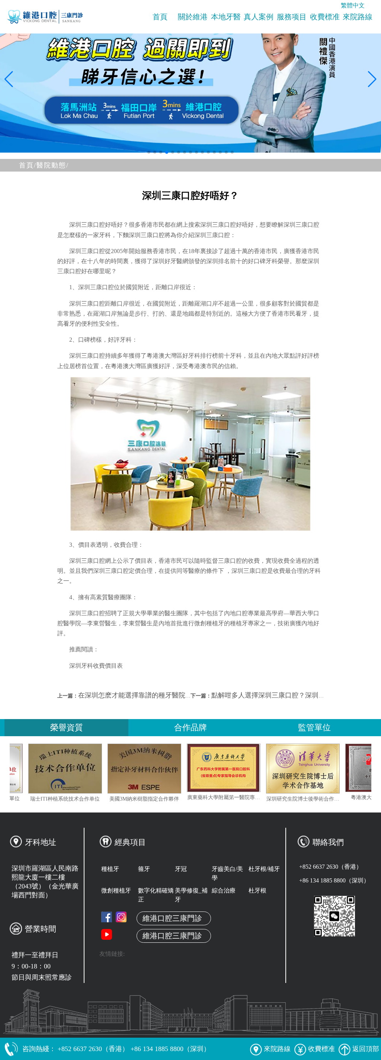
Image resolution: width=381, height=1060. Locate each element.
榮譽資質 (66, 727)
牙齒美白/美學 (227, 873)
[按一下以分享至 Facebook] (106, 916)
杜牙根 (257, 890)
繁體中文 (353, 5)
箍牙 (144, 869)
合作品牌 (190, 727)
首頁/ (27, 165)
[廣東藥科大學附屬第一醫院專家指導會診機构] (245, 768)
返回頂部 (365, 1049)
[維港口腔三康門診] (121, 916)
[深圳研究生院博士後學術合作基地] (324, 769)
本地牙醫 (226, 17)
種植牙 (110, 869)
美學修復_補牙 (191, 895)
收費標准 (325, 17)
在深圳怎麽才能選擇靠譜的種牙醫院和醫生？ (145, 695)
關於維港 (193, 17)
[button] (148, 152)
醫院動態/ (52, 165)
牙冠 (181, 869)
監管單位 (314, 727)
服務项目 (292, 17)
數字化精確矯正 (156, 895)
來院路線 (357, 17)
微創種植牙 (116, 890)
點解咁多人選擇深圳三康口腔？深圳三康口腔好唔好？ (291, 695)
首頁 (160, 17)
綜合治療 (224, 890)
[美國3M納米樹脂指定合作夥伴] (166, 769)
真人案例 (258, 17)
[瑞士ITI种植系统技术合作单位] (87, 769)
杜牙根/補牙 (264, 869)
